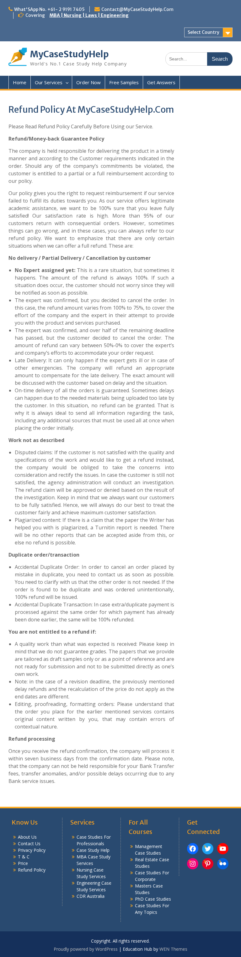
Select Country (203, 32)
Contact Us (29, 843)
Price (23, 863)
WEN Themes (173, 949)
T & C (23, 857)
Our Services (48, 82)
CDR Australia (90, 896)
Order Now (88, 82)
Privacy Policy (32, 850)
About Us (27, 837)
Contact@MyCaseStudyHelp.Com (137, 9)
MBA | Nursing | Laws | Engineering (89, 15)
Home (19, 82)
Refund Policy (32, 870)
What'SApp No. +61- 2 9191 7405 (49, 9)
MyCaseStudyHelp (69, 54)
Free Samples (124, 82)
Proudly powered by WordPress (86, 949)
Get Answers (161, 82)
